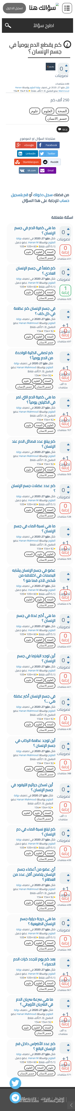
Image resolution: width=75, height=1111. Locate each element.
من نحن (45, 1098)
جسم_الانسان (57, 118)
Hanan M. (33, 242)
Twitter (51, 153)
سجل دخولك (43, 194)
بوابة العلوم (35, 87)
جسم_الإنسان (24, 386)
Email (51, 170)
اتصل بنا (59, 1098)
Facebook (51, 145)
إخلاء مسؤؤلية (27, 1098)
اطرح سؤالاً (43, 25)
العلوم (48, 111)
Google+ (29, 145)
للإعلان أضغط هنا (54, 1101)
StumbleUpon (31, 161)
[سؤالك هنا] (37, 7)
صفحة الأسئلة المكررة (26, 1101)
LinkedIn (31, 153)
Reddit (54, 161)
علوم (34, 111)
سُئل (67, 87)
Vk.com (32, 170)
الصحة (62, 111)
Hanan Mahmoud (28, 322)
